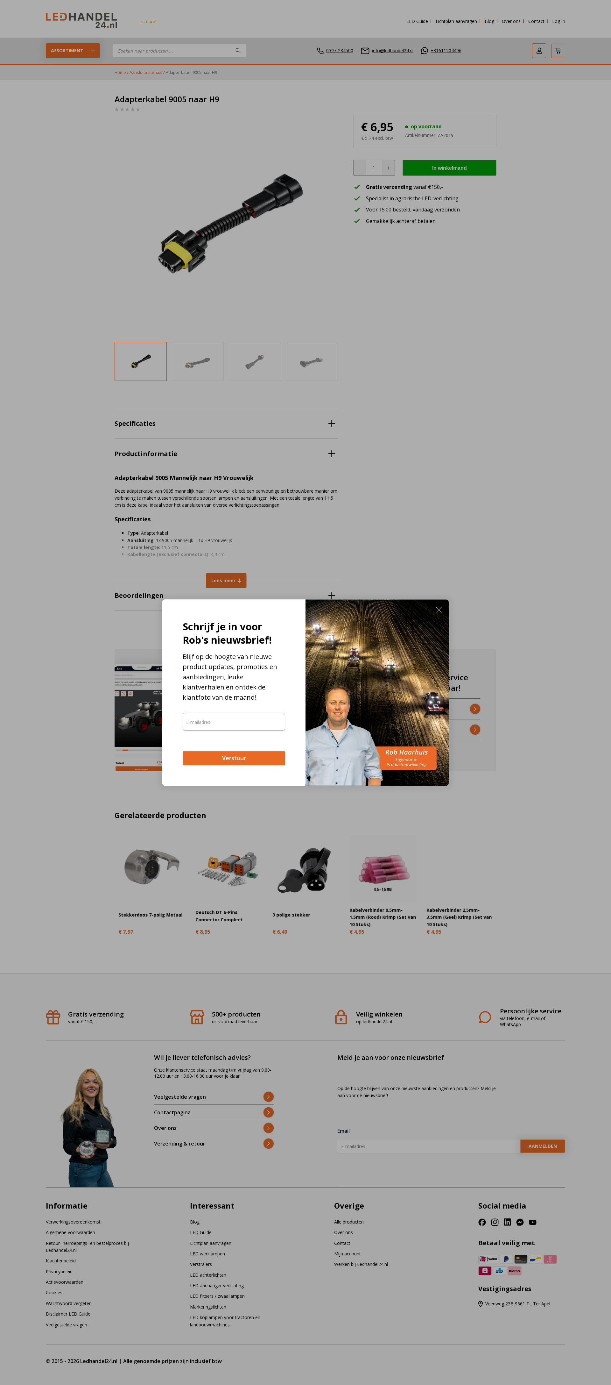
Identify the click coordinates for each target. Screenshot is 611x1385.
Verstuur (234, 758)
